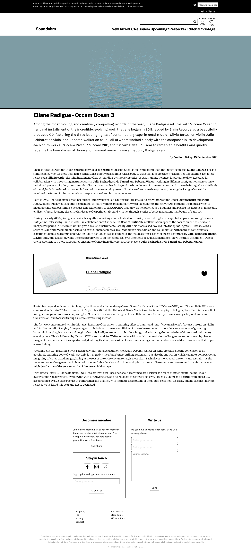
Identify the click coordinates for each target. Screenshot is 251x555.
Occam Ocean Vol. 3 (97, 257)
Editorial (193, 29)
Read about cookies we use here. (128, 6)
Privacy (79, 518)
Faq (77, 514)
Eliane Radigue (98, 272)
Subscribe (96, 490)
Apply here (96, 446)
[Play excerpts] (89, 289)
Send (155, 487)
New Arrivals (122, 29)
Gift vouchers (118, 518)
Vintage (208, 29)
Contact (80, 521)
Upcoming (158, 29)
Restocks (177, 29)
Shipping (80, 511)
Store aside (117, 514)
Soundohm (46, 28)
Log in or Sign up (207, 11)
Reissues (141, 29)
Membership (117, 511)
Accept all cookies (208, 4)
